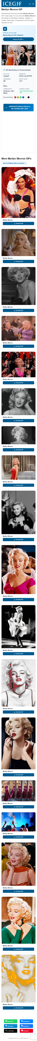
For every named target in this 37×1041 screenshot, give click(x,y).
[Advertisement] (18, 131)
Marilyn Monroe (8, 220)
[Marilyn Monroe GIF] (18, 192)
